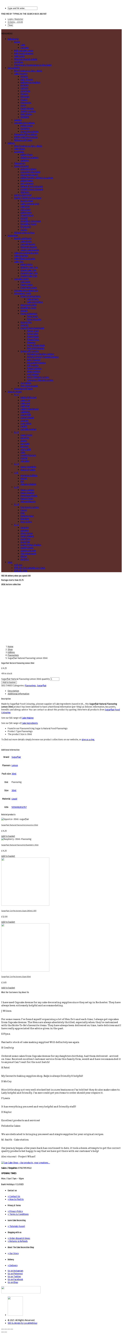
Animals (24, 76)
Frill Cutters (33, 365)
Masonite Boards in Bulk (25, 59)
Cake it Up (25, 400)
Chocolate (25, 209)
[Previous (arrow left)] (2, 1332)
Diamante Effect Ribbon (25, 134)
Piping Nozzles (34, 319)
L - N (16, 486)
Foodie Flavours (28, 455)
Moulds (24, 310)
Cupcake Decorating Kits (26, 290)
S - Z (16, 524)
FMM (22, 452)
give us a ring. (88, 739)
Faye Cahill (25, 449)
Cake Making (28, 717)
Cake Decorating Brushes (26, 252)
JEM (22, 481)
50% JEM (18, 565)
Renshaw (24, 518)
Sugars (23, 229)
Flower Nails (33, 336)
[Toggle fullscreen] (8, 1329)
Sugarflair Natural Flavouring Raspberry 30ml (19, 845)
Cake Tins (18, 261)
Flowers (24, 93)
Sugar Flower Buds (36, 345)
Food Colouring (21, 166)
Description (13, 690)
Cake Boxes (26, 241)
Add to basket (9, 682)
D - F (16, 432)
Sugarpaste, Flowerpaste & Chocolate (33, 64)
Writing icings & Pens (24, 232)
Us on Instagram (15, 1270)
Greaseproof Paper (23, 388)
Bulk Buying (13, 38)
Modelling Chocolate (30, 221)
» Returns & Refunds (18, 1241)
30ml (14, 773)
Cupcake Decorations (24, 122)
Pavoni (23, 510)
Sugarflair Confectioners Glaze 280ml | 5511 (18, 911)
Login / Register (15, 19)
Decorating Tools (22, 293)
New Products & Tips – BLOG (28, 70)
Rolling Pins (26, 322)
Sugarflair (25, 541)
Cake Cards (19, 56)
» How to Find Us (16, 1199)
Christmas (25, 90)
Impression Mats (28, 304)
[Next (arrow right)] (5, 1332)
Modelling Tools (28, 307)
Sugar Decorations (29, 131)
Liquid (14, 798)
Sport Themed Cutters (38, 377)
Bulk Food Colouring (23, 53)
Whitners (24, 192)
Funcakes (24, 460)
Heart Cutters (33, 371)
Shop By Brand (15, 391)
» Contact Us (14, 1196)
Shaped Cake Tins (29, 273)
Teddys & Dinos (28, 111)
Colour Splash (27, 417)
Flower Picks (33, 339)
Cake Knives (33, 299)
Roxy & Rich (26, 521)
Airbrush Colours (28, 168)
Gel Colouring (27, 183)
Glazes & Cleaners (29, 157)
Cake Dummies (21, 255)
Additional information (18, 693)
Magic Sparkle (27, 492)
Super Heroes (27, 108)
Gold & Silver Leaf (23, 195)
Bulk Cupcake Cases (23, 50)
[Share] (5, 1329)
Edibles (11, 142)
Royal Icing (25, 226)
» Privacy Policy (15, 1211)
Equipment (13, 235)
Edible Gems (26, 125)
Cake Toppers (21, 73)
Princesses (25, 102)
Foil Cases (25, 281)
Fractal (23, 458)
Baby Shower (26, 79)
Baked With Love (28, 397)
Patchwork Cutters (29, 507)
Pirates (24, 99)
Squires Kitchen (28, 550)
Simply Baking (27, 536)
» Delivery (13, 1265)
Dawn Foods (26, 434)
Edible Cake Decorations (26, 137)
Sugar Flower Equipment (32, 327)
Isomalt (24, 218)
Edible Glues (26, 154)
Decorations (14, 67)
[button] (6, 33)
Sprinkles (18, 62)
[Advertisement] (61, 610)
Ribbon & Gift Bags (23, 140)
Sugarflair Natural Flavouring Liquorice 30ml (19, 825)
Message (24, 96)
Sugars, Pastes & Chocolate (27, 197)
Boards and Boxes (23, 238)
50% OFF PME (20, 570)
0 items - (15, 22)
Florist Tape (33, 330)
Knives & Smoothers (30, 296)
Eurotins (24, 446)
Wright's (24, 559)
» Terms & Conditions (18, 1214)
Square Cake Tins (28, 275)
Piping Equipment (28, 313)
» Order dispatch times (19, 1238)
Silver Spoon (26, 533)
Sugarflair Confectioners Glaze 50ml (16, 976)
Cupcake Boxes (27, 244)
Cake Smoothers (35, 301)
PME (22, 512)
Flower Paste (26, 215)
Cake (22, 44)
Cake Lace (25, 403)
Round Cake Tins (28, 270)
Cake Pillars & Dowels (24, 258)
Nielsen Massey (28, 501)
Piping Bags (32, 316)
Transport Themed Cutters (40, 380)
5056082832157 (19, 807)
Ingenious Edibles (28, 475)
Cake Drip (25, 206)
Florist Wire (32, 333)
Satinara (24, 530)
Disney (23, 440)
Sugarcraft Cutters (29, 351)
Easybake (25, 443)
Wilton (23, 556)
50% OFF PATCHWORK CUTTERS (29, 567)
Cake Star (25, 406)
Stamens (31, 342)
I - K (16, 472)
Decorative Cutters (36, 362)
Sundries (24, 160)
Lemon (15, 765)
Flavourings (19, 163)
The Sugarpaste (28, 553)
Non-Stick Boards (35, 348)
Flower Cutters (34, 368)
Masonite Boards (28, 247)
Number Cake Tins (29, 267)
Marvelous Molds (28, 495)
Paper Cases (26, 284)
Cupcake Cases (21, 278)
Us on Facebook (15, 1279)
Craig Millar (25, 423)
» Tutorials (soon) (16, 1226)
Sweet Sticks (26, 547)
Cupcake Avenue (28, 429)
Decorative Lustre (29, 174)
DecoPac (24, 437)
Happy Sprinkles (28, 466)
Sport (23, 105)
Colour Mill (25, 414)
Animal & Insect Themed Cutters (43, 356)
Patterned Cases (28, 287)
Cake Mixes (19, 148)
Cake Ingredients (30, 723)
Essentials (19, 151)
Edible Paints (26, 180)
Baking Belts (26, 264)
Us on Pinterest (15, 1273)
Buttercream (26, 200)
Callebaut (25, 411)
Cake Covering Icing (29, 203)
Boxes (17, 41)
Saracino (24, 527)
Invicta (23, 478)
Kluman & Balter (28, 484)
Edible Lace (26, 212)
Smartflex (25, 538)
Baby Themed (33, 359)
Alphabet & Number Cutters (40, 353)
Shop (10, 649)
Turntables (25, 382)
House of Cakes (27, 469)
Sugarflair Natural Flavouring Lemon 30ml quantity (25, 679)
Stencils (24, 325)
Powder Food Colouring (31, 189)
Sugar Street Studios (30, 544)
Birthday (24, 85)
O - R (16, 504)
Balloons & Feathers (30, 82)
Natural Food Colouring (31, 186)
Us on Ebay (13, 1282)
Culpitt (23, 426)
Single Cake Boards (29, 249)
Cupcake (24, 47)
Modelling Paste (28, 223)
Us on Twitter (14, 1276)
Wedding (24, 116)
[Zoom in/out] (11, 1329)
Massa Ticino (26, 498)
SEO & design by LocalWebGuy (22, 1323)
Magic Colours (27, 489)
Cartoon (24, 88)
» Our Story (13, 1253)
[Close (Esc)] (2, 1329)
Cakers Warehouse (29, 408)
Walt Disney (26, 114)
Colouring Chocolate (30, 171)
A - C (16, 394)
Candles (18, 119)
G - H (16, 463)
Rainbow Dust (27, 515)
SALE (10, 562)
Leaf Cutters (33, 374)
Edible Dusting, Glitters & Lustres (36, 177)
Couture (24, 420)
